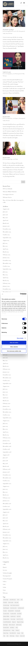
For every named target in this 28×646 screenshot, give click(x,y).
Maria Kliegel (5, 624)
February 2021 (6, 369)
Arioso (18, 599)
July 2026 (5, 212)
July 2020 (5, 389)
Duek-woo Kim (10, 602)
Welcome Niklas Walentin (10, 191)
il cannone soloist (6, 613)
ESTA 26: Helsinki (7, 189)
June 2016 (5, 518)
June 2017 (5, 489)
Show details (20, 338)
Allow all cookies (14, 342)
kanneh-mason (13, 616)
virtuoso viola (22, 635)
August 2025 (6, 240)
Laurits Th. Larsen (20, 619)
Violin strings (12, 635)
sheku (17, 627)
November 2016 (7, 503)
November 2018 (7, 446)
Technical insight (7, 573)
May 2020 (5, 395)
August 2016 (6, 512)
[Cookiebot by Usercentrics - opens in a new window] (20, 294)
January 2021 (6, 372)
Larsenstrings (7, 31)
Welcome (10, 33)
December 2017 (7, 475)
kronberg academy (6, 619)
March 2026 (6, 223)
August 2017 (6, 486)
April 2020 (5, 397)
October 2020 (6, 380)
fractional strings (6, 605)
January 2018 (6, 472)
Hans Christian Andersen (14, 605)
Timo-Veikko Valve (13, 633)
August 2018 (6, 455)
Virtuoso (17, 635)
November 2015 (7, 538)
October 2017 (6, 480)
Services (5, 570)
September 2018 (7, 452)
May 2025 (5, 246)
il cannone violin (13, 613)
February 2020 (6, 403)
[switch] (24, 323)
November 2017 (7, 478)
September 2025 (7, 237)
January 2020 (6, 406)
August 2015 (6, 543)
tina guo (18, 633)
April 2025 (5, 249)
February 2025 (6, 254)
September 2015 (7, 540)
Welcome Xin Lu (7, 197)
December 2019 (7, 409)
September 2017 (7, 483)
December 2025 (7, 229)
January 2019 (6, 440)
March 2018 (6, 466)
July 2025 (5, 243)
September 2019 (7, 417)
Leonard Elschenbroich (7, 621)
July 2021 (5, 355)
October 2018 (6, 449)
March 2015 (6, 558)
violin (7, 635)
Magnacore (14, 621)
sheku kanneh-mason (6, 630)
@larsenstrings (5, 599)
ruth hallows (12, 627)
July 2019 (5, 423)
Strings (13, 630)
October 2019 (6, 415)
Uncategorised (22, 31)
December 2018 (7, 443)
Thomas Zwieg (5, 633)
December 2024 (7, 260)
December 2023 (7, 289)
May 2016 (5, 520)
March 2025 (6, 252)
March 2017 (6, 495)
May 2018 (5, 463)
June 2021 (5, 357)
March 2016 (6, 526)
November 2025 (7, 232)
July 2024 (5, 272)
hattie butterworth (13, 608)
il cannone (5, 610)
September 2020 (7, 383)
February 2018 (6, 469)
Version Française (7, 578)
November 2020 (7, 377)
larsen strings (13, 619)
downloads (5, 602)
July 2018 (5, 457)
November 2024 (7, 263)
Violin (4, 33)
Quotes (16, 118)
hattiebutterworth (21, 608)
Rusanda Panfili (6, 116)
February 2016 (6, 529)
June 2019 (5, 426)
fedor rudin (16, 602)
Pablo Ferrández (18, 624)
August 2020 (6, 386)
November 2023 (7, 292)
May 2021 (5, 360)
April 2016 (5, 523)
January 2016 (6, 532)
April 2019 (5, 432)
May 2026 (5, 217)
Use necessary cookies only (14, 351)
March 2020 (6, 400)
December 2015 (7, 535)
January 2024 (6, 286)
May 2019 (5, 429)
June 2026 (5, 214)
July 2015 (5, 546)
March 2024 (6, 280)
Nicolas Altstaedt (12, 624)
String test (17, 630)
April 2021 (5, 363)
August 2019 (6, 420)
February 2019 (6, 437)
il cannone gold (17, 610)
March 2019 (6, 435)
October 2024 (6, 266)
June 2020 (5, 392)
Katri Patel (18, 616)
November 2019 (7, 412)
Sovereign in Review (8, 194)
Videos (4, 581)
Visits (7, 33)
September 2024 (7, 269)
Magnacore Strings (20, 621)
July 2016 (5, 515)
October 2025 (6, 234)
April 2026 (5, 220)
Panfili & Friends (7, 72)
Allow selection (14, 346)
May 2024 (5, 274)
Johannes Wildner (6, 616)
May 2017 (5, 492)
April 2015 (5, 555)
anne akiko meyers (13, 599)
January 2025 (6, 257)
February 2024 (6, 283)
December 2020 (7, 375)
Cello (17, 31)
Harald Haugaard (6, 608)
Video (22, 633)
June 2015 (5, 549)
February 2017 (6, 498)
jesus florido (19, 613)
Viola (4, 584)
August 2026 (6, 209)
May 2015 (5, 552)
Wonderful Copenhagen (8, 29)
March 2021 (6, 366)
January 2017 (6, 500)
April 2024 (5, 277)
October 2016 (6, 506)
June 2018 (5, 460)
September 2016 (7, 509)
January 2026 (6, 226)
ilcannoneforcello (11, 610)
